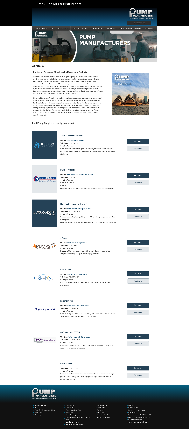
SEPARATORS (149, 28)
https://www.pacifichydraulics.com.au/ (80, 174)
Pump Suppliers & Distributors (57, 4)
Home (38, 28)
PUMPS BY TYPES (62, 28)
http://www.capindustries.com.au (78, 337)
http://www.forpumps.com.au (77, 243)
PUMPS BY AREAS (47, 28)
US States (137, 28)
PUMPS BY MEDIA (96, 28)
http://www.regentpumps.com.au (78, 305)
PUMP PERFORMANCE (125, 28)
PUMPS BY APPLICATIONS (79, 28)
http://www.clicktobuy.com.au (77, 274)
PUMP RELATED (110, 28)
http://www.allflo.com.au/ (75, 140)
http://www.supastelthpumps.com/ (79, 209)
